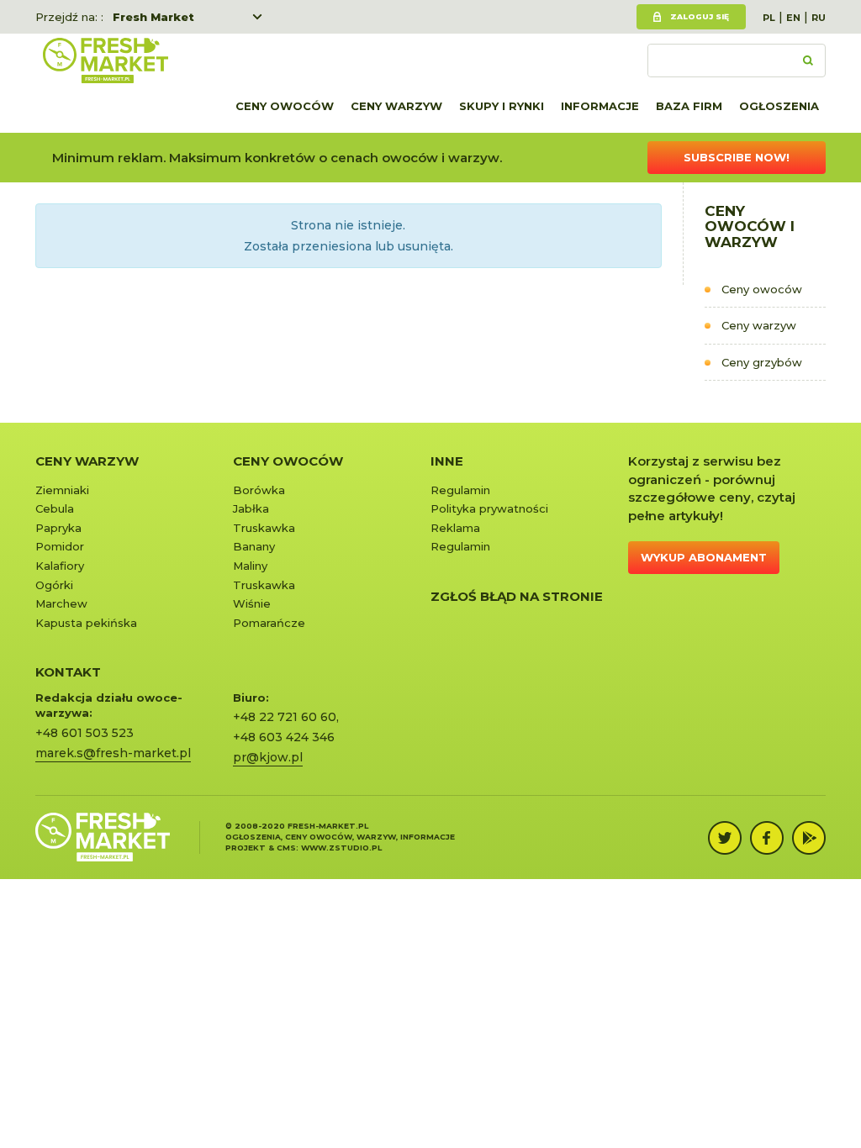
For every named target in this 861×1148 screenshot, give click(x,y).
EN (793, 18)
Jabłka (251, 508)
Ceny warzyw (396, 106)
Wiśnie (252, 603)
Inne (446, 461)
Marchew (61, 603)
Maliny (250, 565)
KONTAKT (68, 672)
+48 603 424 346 (284, 737)
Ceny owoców (284, 106)
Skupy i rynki (501, 106)
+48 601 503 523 (84, 732)
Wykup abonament (704, 557)
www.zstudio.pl (341, 847)
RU (818, 18)
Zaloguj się (699, 16)
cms (286, 847)
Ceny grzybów (761, 362)
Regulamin (460, 490)
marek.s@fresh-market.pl (113, 753)
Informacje (600, 106)
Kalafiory (59, 565)
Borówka (259, 490)
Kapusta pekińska (86, 622)
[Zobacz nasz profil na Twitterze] (725, 838)
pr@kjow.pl (268, 757)
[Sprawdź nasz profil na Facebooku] (767, 838)
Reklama (455, 528)
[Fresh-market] (105, 60)
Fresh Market (153, 17)
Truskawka (264, 528)
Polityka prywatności (489, 508)
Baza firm (689, 106)
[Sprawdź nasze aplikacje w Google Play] (809, 838)
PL (769, 18)
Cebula (54, 508)
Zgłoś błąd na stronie (516, 596)
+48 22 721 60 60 (284, 716)
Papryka (58, 528)
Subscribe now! (737, 157)
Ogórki (54, 585)
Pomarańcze (269, 622)
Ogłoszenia (779, 106)
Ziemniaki (62, 490)
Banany (254, 546)
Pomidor (59, 546)
